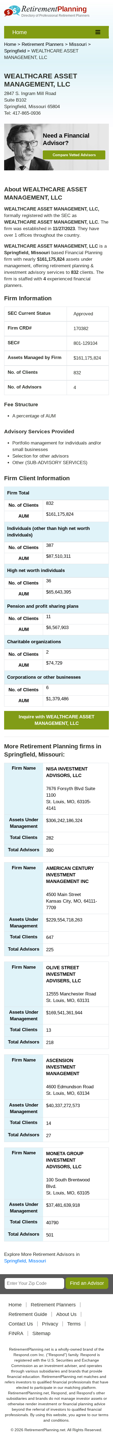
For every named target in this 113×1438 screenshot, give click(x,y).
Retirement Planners (53, 1304)
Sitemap (41, 1333)
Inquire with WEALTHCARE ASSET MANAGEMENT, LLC (56, 720)
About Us (66, 1314)
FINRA (16, 1333)
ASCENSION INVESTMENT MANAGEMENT (62, 1067)
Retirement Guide (28, 1314)
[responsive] (98, 32)
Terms (74, 1324)
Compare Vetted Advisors (74, 155)
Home (19, 32)
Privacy (50, 1324)
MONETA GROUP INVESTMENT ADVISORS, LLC (64, 1160)
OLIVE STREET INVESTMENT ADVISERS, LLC (63, 974)
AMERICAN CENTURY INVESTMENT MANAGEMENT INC (70, 875)
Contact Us (21, 1324)
